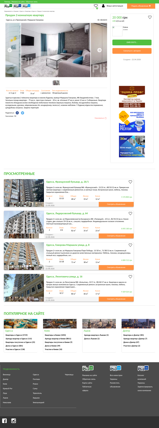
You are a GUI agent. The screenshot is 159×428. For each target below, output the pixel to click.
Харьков (36, 398)
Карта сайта (87, 383)
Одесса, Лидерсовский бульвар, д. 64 (67, 213)
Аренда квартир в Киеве (58, 339)
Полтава (36, 379)
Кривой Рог (7, 389)
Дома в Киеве (52, 346)
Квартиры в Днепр (133, 335)
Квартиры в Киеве (55, 335)
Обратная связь (32, 2)
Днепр (5, 379)
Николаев (7, 403)
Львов (5, 398)
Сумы (35, 389)
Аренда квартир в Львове (96, 335)
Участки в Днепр (131, 346)
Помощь (7, 2)
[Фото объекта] (55, 50)
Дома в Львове (92, 339)
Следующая (101, 50)
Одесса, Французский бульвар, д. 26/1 (67, 182)
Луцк (5, 393)
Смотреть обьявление (116, 204)
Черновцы (69, 375)
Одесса (36, 375)
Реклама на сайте (18, 2)
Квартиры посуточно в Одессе (20, 342)
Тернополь (37, 393)
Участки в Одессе (15, 349)
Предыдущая (11, 50)
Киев (5, 384)
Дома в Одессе (14, 346)
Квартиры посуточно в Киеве (58, 342)
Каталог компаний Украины (142, 379)
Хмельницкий (38, 403)
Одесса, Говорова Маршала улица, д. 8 (67, 245)
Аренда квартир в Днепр (135, 339)
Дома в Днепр (131, 342)
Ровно (35, 384)
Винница (6, 375)
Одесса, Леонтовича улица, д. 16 (64, 276)
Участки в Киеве (53, 349)
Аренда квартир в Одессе (19, 339)
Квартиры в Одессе (17, 335)
